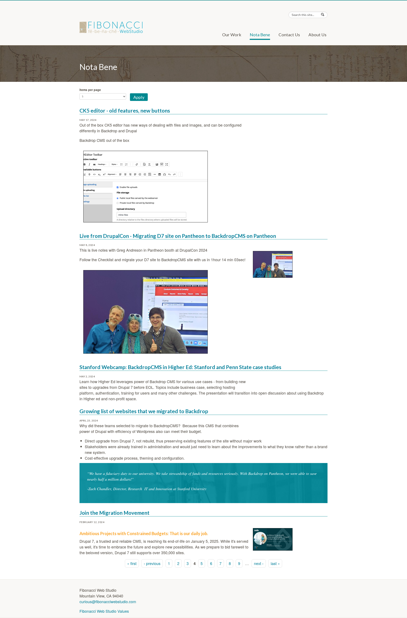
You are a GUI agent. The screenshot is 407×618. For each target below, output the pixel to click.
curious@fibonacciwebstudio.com (107, 601)
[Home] (111, 27)
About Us (317, 34)
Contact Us (289, 34)
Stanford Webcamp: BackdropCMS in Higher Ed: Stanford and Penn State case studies (180, 367)
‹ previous (152, 563)
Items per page (90, 90)
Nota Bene (260, 34)
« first (132, 563)
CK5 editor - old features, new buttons (124, 110)
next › (258, 563)
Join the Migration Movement (114, 513)
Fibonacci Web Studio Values (104, 611)
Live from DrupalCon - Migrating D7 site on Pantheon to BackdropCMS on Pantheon (177, 236)
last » (275, 563)
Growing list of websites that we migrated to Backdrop (143, 411)
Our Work (231, 34)
